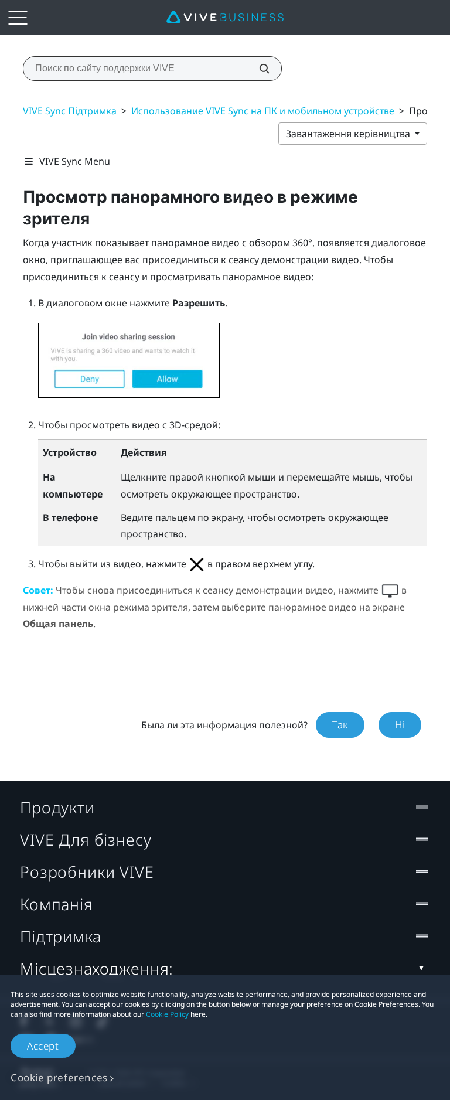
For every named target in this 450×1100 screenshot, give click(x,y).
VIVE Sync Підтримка (70, 110)
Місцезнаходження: (96, 968)
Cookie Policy (167, 1014)
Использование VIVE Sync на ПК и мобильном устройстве (262, 110)
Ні (400, 724)
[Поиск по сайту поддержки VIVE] (258, 68)
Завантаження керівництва (349, 133)
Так (340, 724)
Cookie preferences (59, 1077)
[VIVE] (225, 17)
